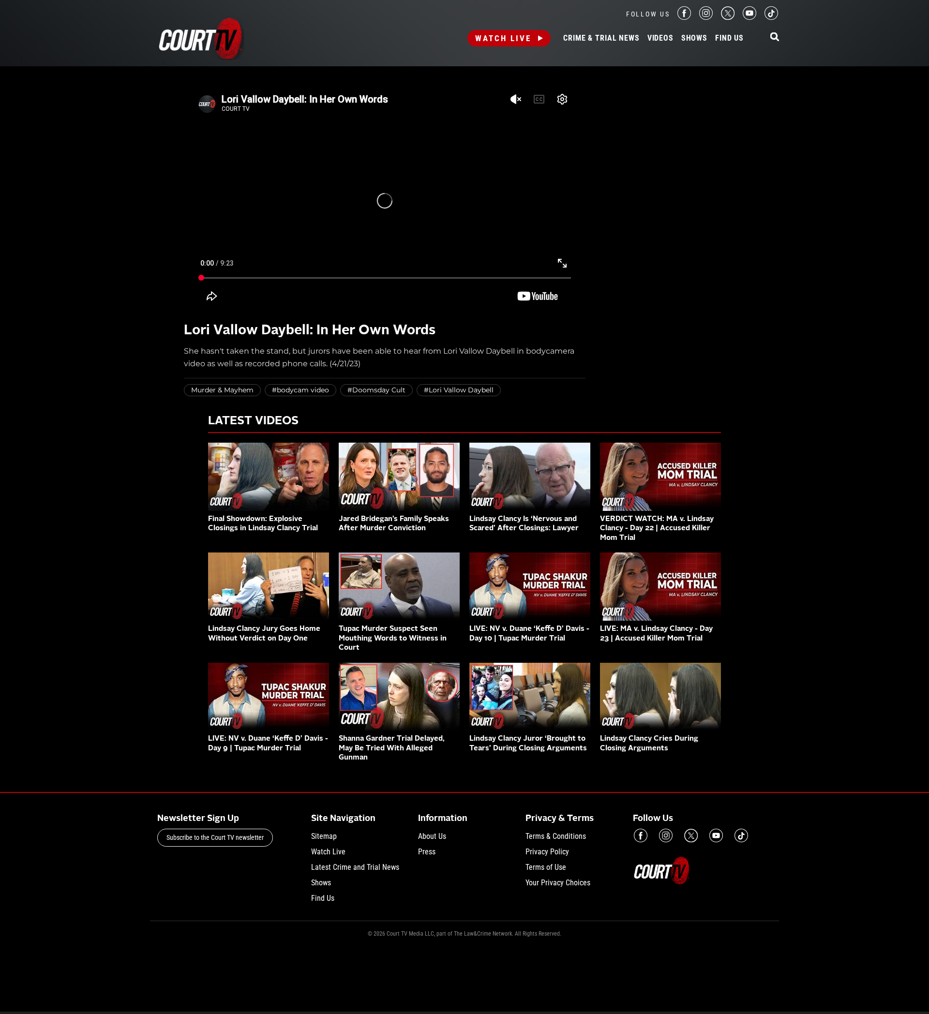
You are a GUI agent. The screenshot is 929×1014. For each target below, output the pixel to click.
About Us (432, 836)
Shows (694, 38)
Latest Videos (253, 421)
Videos (660, 38)
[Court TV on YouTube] (749, 17)
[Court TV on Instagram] (706, 17)
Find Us (729, 38)
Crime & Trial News (601, 38)
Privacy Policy (547, 851)
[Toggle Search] (774, 37)
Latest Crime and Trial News (355, 867)
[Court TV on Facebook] (684, 17)
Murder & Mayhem (222, 390)
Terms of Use (545, 867)
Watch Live (503, 38)
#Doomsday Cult (376, 390)
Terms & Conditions (555, 836)
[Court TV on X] (727, 17)
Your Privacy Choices (557, 882)
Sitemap (324, 836)
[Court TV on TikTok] (771, 17)
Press (426, 851)
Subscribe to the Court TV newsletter (215, 837)
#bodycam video (300, 390)
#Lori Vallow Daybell (459, 390)
